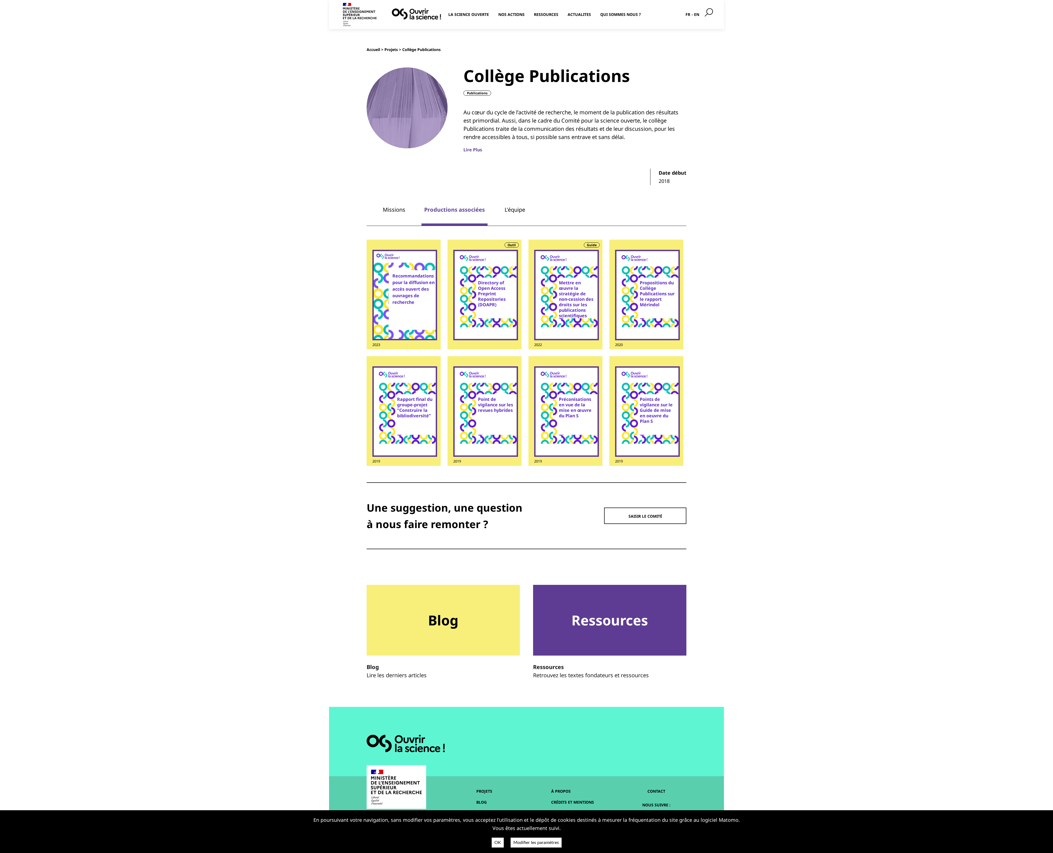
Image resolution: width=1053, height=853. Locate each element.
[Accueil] (416, 13)
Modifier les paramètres (536, 842)
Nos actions (511, 14)
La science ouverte (468, 14)
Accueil (373, 49)
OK (497, 842)
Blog (481, 802)
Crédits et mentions (572, 802)
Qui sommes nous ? (620, 14)
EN (696, 14)
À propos (561, 791)
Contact (656, 791)
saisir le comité (645, 516)
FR (688, 14)
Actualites (579, 14)
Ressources (546, 14)
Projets (391, 49)
